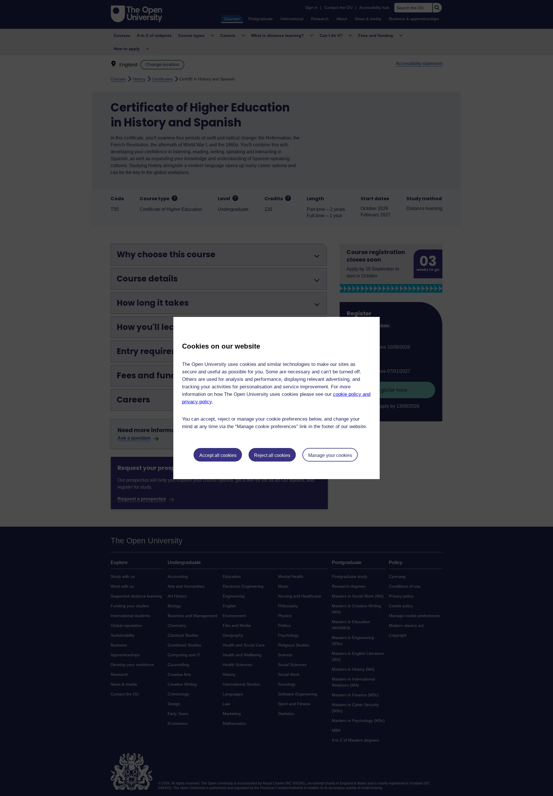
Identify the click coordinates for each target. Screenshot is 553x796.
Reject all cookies (272, 455)
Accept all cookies (217, 455)
